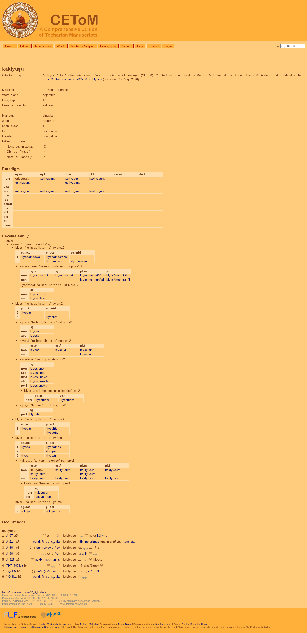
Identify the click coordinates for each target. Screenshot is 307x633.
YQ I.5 (11, 571)
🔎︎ (278, 46)
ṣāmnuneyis (44, 547)
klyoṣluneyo (38, 377)
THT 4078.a (14, 565)
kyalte (56, 541)
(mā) (39, 571)
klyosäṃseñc (55, 261)
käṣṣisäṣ (129, 541)
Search (126, 46)
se (47, 541)
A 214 (10, 541)
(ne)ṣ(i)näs (91, 541)
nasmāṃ (51, 559)
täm (58, 535)
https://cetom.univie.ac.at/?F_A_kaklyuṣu (72, 79)
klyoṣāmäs (53, 447)
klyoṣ (25, 455)
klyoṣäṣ (26, 428)
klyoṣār (51, 455)
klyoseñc (52, 432)
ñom (58, 547)
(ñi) (80, 541)
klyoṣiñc (52, 428)
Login (168, 46)
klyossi (35, 331)
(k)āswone (51, 571)
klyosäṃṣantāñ (91, 275)
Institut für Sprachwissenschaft (55, 624)
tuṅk (97, 571)
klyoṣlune (37, 368)
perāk (37, 541)
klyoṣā (25, 447)
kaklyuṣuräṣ (43, 496)
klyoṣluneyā (38, 385)
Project (9, 46)
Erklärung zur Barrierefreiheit (44, 627)
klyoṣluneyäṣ (39, 381)
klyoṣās (26, 312)
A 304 (10, 547)
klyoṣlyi (60, 350)
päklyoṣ (26, 511)
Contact (154, 46)
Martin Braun (124, 624)
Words (61, 46)
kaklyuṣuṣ (72, 178)
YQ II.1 (11, 576)
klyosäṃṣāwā (30, 257)
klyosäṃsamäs (56, 257)
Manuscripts (43, 46)
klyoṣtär (51, 317)
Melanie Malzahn (89, 624)
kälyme (102, 535)
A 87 (9, 535)
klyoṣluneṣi (43, 400)
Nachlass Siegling (82, 46)
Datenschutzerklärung (15, 627)
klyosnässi (37, 294)
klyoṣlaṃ (86, 350)
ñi (43, 541)
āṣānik (83, 553)
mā (90, 571)
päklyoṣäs (53, 511)
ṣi (59, 559)
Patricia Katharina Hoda (194, 624)
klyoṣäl (35, 350)
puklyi (39, 559)
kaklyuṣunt (22, 182)
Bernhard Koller (163, 624)
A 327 (10, 559)
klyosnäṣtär (79, 261)
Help (140, 46)
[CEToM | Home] (153, 20)
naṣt (81, 571)
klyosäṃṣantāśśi (92, 279)
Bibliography (108, 46)
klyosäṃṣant (39, 275)
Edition (24, 46)
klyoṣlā (34, 414)
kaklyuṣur (42, 492)
